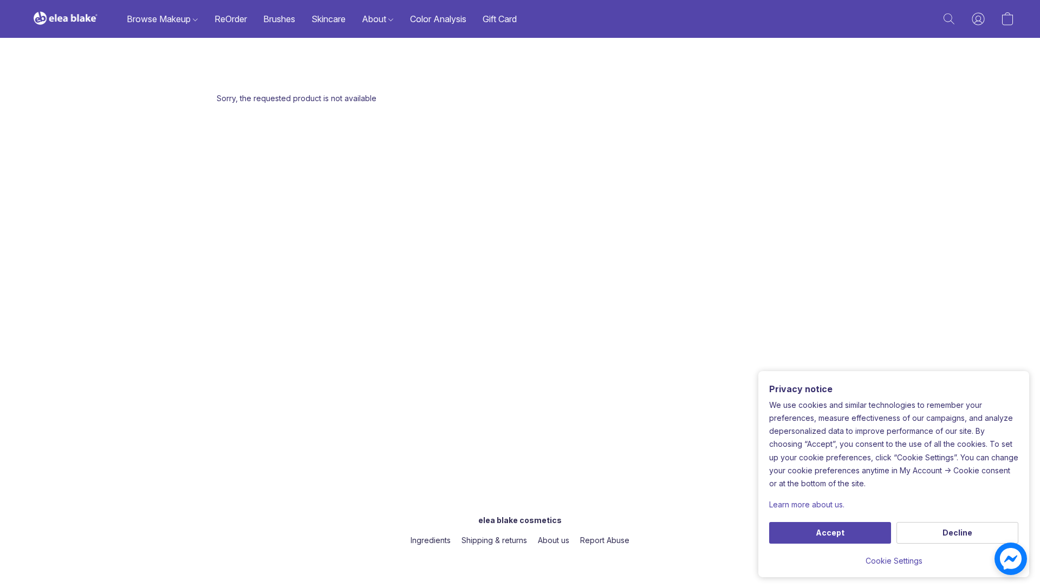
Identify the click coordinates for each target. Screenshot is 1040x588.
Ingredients (431, 540)
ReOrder (230, 19)
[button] (65, 18)
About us (553, 540)
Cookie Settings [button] (894, 560)
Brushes (279, 19)
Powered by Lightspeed (520, 559)
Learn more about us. (806, 504)
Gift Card (500, 19)
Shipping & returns (494, 540)
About (375, 19)
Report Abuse (604, 540)
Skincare (328, 19)
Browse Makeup (160, 19)
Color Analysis (438, 19)
